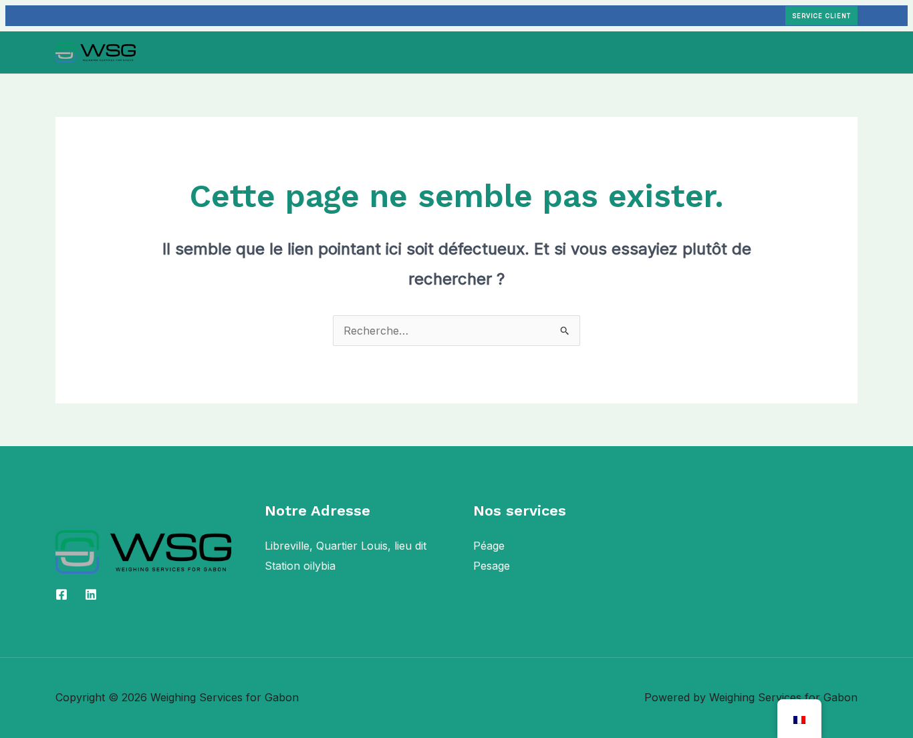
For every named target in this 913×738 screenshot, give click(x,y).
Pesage (491, 565)
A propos (370, 52)
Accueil (305, 52)
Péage (489, 545)
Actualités (540, 52)
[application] (488, 52)
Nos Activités (448, 52)
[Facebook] (61, 594)
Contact (606, 52)
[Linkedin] (91, 594)
